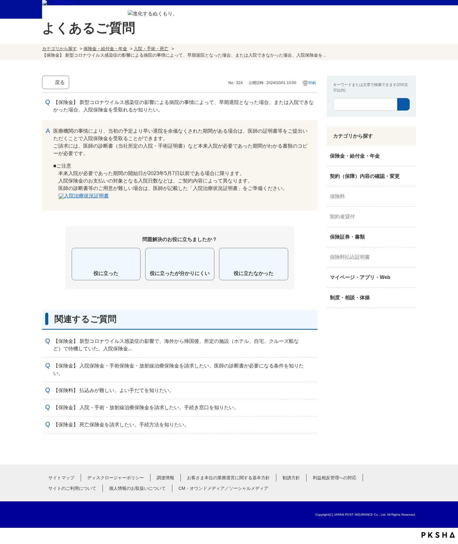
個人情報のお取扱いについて (137, 488)
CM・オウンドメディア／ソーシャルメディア (223, 488)
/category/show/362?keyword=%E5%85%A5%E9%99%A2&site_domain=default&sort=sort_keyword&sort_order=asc (409, 156)
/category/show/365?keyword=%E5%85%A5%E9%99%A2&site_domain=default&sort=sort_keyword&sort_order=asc (409, 257)
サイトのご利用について (72, 488)
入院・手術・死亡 (151, 48)
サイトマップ (61, 477)
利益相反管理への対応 (334, 477)
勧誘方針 (291, 477)
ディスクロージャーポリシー (115, 477)
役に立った (105, 273)
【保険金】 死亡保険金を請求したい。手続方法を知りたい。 (121, 424)
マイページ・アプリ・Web (360, 277)
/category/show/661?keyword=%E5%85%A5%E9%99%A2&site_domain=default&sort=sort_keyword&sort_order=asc (409, 196)
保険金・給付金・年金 (105, 48)
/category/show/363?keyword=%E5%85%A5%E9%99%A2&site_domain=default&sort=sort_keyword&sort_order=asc (409, 176)
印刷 (312, 83)
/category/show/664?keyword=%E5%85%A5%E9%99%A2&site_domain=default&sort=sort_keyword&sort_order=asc (409, 297)
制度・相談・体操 (350, 297)
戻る (60, 82)
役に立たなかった (254, 273)
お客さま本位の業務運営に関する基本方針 (228, 477)
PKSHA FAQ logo (438, 535)
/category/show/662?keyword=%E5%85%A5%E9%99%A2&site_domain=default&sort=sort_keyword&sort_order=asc (409, 216)
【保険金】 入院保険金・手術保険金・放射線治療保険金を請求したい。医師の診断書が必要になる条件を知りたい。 (178, 369)
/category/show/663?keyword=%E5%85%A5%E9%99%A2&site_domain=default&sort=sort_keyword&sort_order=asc (409, 237)
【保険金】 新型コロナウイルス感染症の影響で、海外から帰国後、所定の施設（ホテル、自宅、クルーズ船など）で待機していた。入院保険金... (176, 344)
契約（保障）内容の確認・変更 (365, 176)
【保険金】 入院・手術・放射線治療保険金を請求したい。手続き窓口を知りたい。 (146, 407)
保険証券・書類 (347, 236)
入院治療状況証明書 (86, 195)
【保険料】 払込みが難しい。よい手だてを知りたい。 (113, 390)
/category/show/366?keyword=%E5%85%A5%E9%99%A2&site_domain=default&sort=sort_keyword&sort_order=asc (409, 277)
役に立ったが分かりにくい (180, 273)
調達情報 (165, 477)
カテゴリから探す (59, 48)
